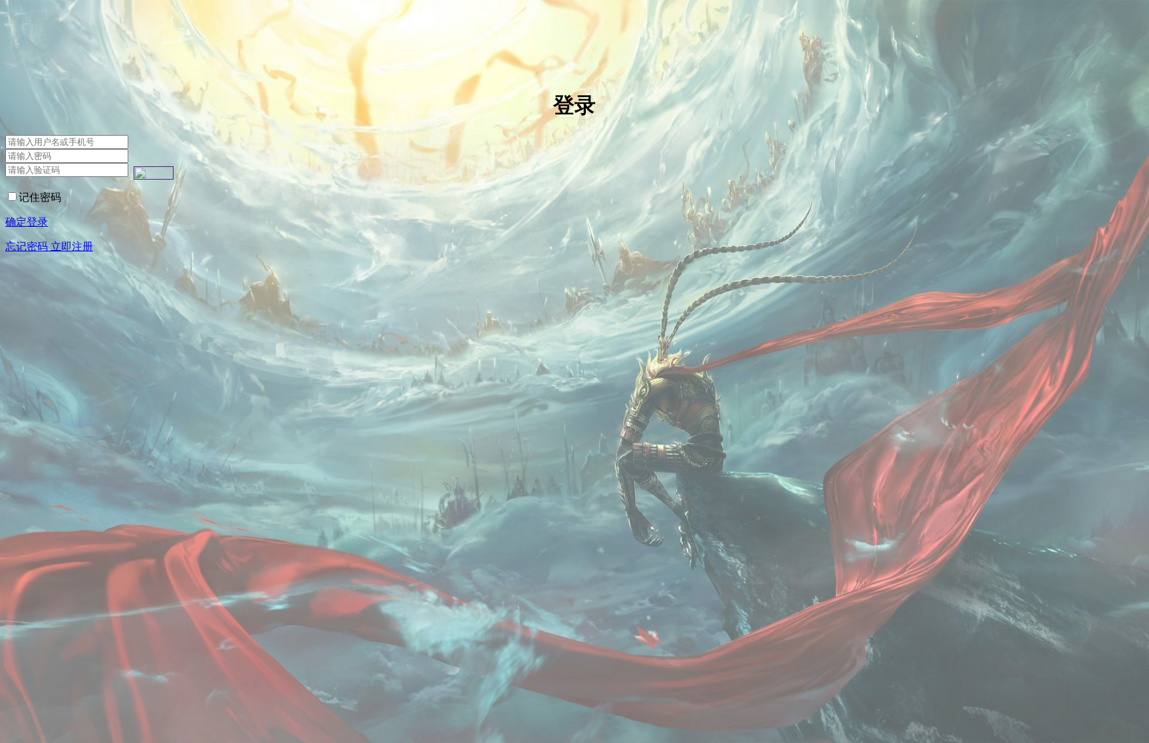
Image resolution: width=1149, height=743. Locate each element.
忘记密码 (28, 246)
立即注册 (72, 246)
